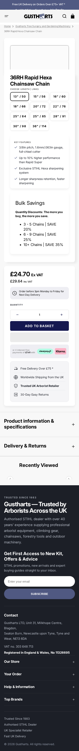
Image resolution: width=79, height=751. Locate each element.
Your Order (13, 674)
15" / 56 (41, 98)
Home (7, 26)
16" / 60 (61, 98)
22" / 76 (61, 108)
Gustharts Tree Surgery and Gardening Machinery (42, 26)
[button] (64, 16)
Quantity (16, 305)
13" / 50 (21, 98)
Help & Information (19, 687)
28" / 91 (61, 117)
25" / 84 (21, 117)
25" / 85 (41, 117)
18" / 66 (21, 108)
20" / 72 (41, 108)
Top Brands (13, 699)
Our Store (11, 662)
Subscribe (39, 594)
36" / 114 (41, 127)
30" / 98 (21, 127)
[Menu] (6, 16)
